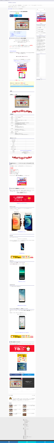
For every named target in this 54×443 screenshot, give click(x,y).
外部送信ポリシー (26, 438)
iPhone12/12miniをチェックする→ (22, 231)
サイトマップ (25, 437)
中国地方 (25, 433)
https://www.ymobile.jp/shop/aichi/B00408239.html (25, 150)
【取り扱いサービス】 (13, 35)
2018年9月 (38, 73)
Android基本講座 (26, 422)
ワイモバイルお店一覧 (33, 5)
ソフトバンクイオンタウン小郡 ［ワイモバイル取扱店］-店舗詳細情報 (41, 29)
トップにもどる (10, 5)
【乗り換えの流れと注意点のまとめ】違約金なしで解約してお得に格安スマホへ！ (41, 44)
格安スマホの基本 (15, 5)
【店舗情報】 (12, 34)
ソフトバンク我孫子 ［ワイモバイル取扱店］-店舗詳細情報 (41, 27)
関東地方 (25, 431)
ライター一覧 (33, 395)
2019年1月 (38, 69)
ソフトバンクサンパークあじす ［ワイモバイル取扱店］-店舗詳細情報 (41, 31)
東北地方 (25, 430)
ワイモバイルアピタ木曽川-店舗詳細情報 (41, 32)
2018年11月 (38, 72)
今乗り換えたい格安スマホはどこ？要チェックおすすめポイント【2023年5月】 (41, 25)
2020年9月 (38, 63)
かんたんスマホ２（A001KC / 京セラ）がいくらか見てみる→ (22, 332)
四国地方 (25, 434)
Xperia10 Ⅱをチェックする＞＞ (22, 281)
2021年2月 (38, 59)
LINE (24, 423)
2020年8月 (38, 64)
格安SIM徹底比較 (20, 5)
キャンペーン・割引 (26, 426)
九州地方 (25, 435)
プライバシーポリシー (39, 5)
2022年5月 (38, 54)
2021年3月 (38, 58)
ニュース (29, 5)
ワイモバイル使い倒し (24, 5)
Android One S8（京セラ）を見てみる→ (22, 305)
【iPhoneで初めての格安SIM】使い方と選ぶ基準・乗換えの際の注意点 (41, 38)
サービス (25, 427)
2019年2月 (38, 68)
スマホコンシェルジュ (12, 2)
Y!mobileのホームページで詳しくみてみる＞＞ (22, 203)
